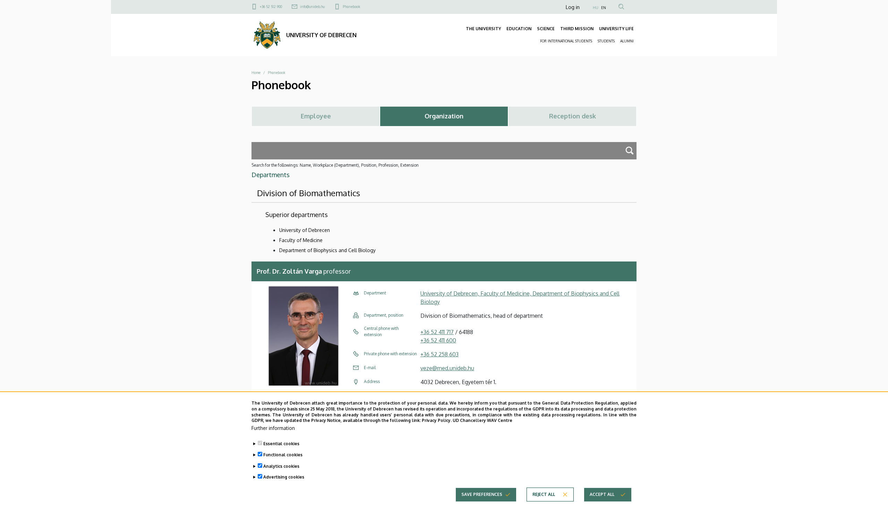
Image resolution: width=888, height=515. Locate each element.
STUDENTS (606, 41)
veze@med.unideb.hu (447, 368)
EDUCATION (518, 28)
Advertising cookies (283, 477)
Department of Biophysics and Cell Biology (327, 250)
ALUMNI (627, 41)
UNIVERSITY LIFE (616, 28)
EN (603, 8)
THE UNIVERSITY (483, 28)
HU (595, 8)
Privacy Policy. (437, 420)
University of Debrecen (304, 230)
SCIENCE (546, 28)
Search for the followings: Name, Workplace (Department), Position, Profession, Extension (335, 165)
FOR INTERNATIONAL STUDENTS (566, 41)
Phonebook (351, 7)
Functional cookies (282, 454)
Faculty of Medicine (301, 240)
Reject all (543, 494)
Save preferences (481, 494)
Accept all (602, 494)
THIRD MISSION (577, 28)
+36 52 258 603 (439, 354)
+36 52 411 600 (438, 340)
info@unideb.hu (312, 7)
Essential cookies (281, 443)
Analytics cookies (281, 465)
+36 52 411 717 (437, 332)
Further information (273, 428)
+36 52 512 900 (271, 7)
